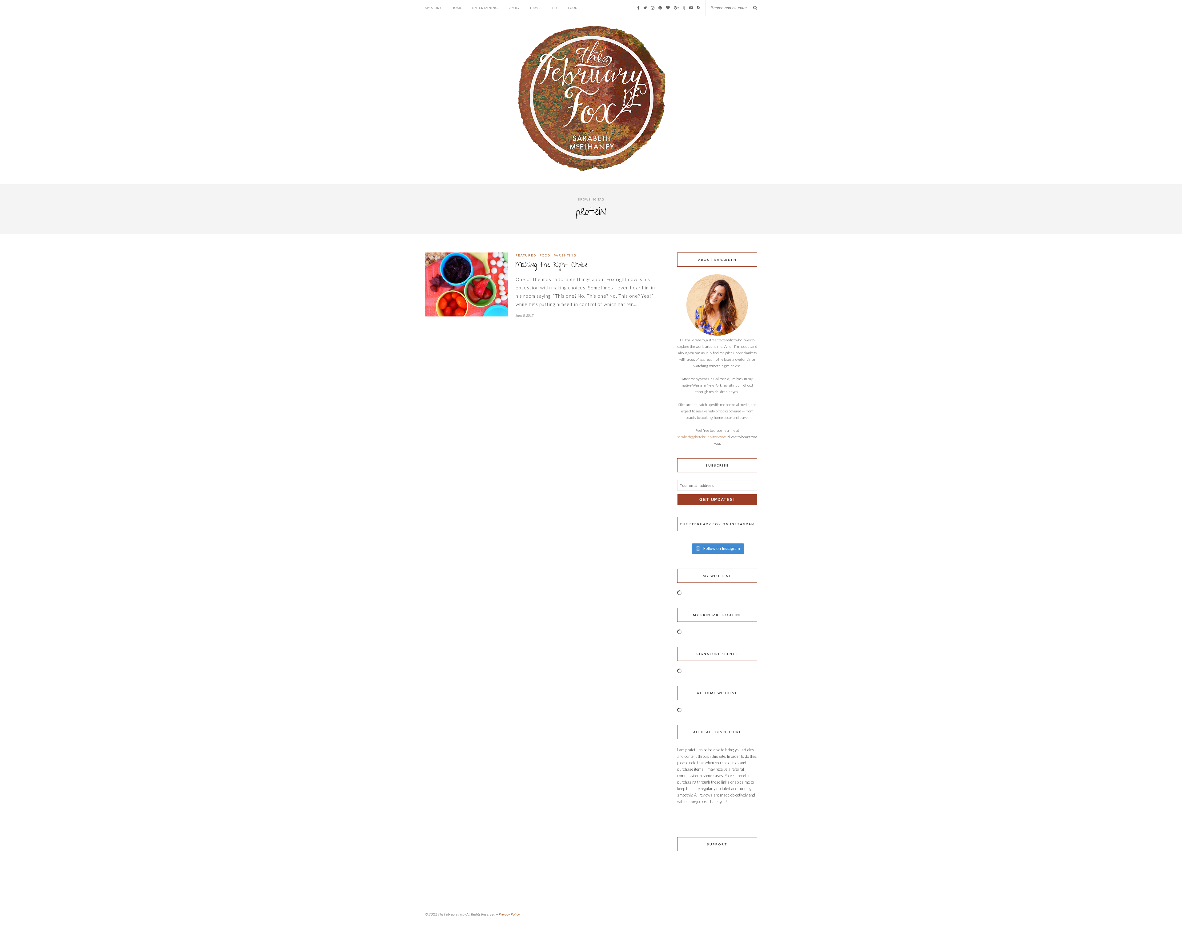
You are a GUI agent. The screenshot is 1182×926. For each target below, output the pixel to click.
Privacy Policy (509, 914)
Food (572, 8)
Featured (526, 255)
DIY (555, 8)
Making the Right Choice (552, 265)
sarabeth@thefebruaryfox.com (701, 437)
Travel (536, 8)
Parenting (565, 255)
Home (457, 8)
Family (514, 8)
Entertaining (485, 8)
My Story (433, 8)
